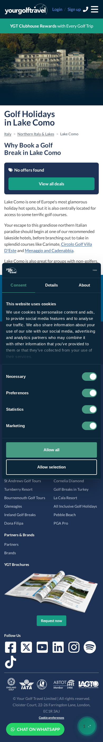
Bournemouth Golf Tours (24, 497)
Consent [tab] (18, 285)
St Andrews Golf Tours (22, 481)
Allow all (52, 450)
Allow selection (51, 467)
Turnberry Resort (18, 489)
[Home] (26, 9)
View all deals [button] (51, 183)
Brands (10, 553)
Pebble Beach (65, 514)
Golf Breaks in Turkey (71, 489)
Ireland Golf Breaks (20, 514)
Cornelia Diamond (69, 481)
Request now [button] (51, 620)
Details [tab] (51, 285)
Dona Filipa (13, 523)
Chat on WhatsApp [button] (38, 729)
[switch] (89, 393)
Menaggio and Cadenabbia (49, 250)
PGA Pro (61, 523)
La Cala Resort (65, 497)
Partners (11, 544)
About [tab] (84, 285)
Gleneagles (13, 506)
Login (57, 9)
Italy (7, 134)
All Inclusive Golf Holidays (75, 506)
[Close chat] (85, 567)
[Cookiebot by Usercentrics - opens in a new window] (74, 270)
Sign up (74, 9)
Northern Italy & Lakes (35, 134)
